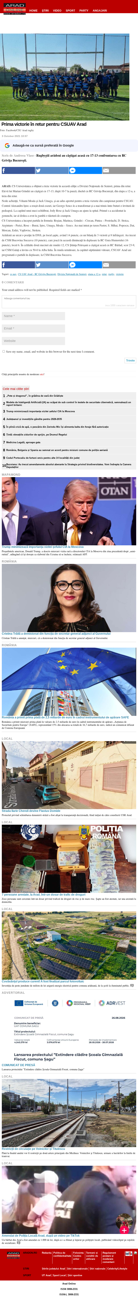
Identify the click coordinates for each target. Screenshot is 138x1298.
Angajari (100, 10)
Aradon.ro (30, 1252)
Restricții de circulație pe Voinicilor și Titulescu (33, 1148)
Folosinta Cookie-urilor (78, 1255)
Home (33, 10)
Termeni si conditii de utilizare (92, 1255)
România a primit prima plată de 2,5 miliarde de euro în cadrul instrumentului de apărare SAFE (65, 717)
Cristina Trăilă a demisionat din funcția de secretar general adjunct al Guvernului (56, 633)
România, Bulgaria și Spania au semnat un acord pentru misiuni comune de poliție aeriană (57, 450)
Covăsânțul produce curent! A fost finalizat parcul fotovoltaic (43, 981)
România (9, 561)
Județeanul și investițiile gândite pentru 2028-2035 (34, 419)
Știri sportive (75, 1275)
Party (83, 10)
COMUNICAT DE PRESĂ (18, 1065)
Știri (26, 1268)
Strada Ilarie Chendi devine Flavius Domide (31, 810)
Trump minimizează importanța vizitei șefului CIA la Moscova (40, 411)
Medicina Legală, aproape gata (23, 442)
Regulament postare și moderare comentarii (109, 1257)
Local (7, 738)
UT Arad (46, 1275)
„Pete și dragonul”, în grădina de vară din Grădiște (34, 395)
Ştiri (45, 10)
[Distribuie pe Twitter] (52, 170)
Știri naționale (97, 1268)
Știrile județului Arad (53, 1268)
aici (42, 374)
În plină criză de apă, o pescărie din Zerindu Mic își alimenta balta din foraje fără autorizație (57, 427)
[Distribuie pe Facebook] (18, 170)
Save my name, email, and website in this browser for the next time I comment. (50, 351)
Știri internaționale (77, 1268)
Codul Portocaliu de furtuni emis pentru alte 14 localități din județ (42, 458)
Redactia (46, 1252)
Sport (70, 10)
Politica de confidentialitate (62, 1254)
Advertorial (13, 992)
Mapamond (11, 474)
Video (57, 10)
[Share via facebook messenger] (85, 170)
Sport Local (59, 1275)
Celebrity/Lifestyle (117, 1268)
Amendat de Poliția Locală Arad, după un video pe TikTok (41, 1235)
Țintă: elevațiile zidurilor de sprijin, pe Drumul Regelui (36, 434)
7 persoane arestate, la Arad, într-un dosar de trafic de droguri (43, 894)
